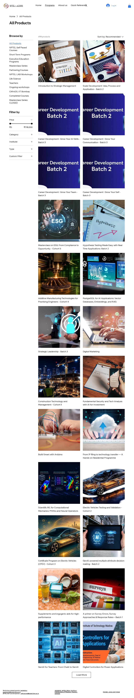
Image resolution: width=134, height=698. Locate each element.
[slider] (10, 123)
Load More (81, 674)
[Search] (86, 5)
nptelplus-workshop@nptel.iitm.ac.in (15, 691)
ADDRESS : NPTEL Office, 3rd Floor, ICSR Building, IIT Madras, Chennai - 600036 (66, 692)
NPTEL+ (13, 6)
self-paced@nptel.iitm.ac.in (30, 693)
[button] (129, 6)
